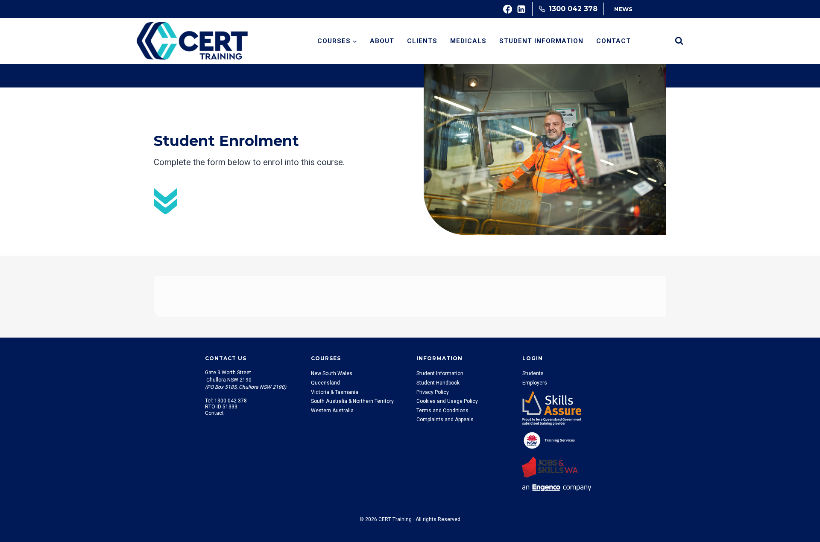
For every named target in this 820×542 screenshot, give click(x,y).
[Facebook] (508, 9)
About (382, 41)
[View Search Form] (679, 41)
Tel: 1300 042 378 (226, 401)
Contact (613, 41)
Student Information (541, 41)
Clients (422, 41)
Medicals (468, 41)
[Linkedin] (521, 9)
